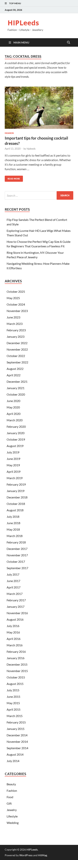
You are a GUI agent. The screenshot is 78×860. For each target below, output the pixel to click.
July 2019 (13, 452)
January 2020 (15, 433)
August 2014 (15, 754)
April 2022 (13, 375)
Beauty (11, 784)
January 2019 (15, 491)
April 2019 (13, 471)
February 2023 (16, 330)
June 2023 (13, 317)
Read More (12, 178)
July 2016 (13, 626)
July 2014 (13, 761)
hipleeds (31, 148)
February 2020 (16, 426)
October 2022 (16, 356)
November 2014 (17, 741)
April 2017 (13, 587)
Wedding (13, 822)
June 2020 (13, 401)
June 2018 (13, 523)
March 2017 (15, 593)
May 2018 (13, 529)
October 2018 (16, 503)
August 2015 (15, 683)
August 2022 (15, 368)
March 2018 (15, 536)
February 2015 (16, 722)
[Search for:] (39, 195)
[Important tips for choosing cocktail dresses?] (39, 108)
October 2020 (16, 394)
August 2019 (15, 446)
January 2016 (15, 658)
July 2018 (13, 516)
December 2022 (17, 343)
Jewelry (12, 810)
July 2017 (13, 574)
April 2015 (13, 709)
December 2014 (17, 735)
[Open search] (68, 42)
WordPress (26, 855)
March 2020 (15, 420)
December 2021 (17, 381)
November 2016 (17, 613)
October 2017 (16, 561)
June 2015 (13, 696)
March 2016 (15, 645)
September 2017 (17, 568)
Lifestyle (12, 816)
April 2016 (13, 638)
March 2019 (15, 478)
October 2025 (16, 291)
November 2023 (17, 311)
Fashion (9, 133)
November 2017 (17, 555)
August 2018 (15, 510)
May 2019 (13, 465)
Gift (9, 803)
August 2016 (15, 619)
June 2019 (13, 458)
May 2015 (13, 703)
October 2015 (16, 677)
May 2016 (13, 632)
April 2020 (13, 413)
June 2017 (13, 581)
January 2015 (15, 728)
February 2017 (16, 600)
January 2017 (15, 606)
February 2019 (16, 484)
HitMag (42, 855)
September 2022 (17, 362)
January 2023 (15, 336)
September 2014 (17, 748)
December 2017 (17, 548)
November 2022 (17, 349)
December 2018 (17, 497)
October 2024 (16, 304)
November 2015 (17, 671)
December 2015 (17, 664)
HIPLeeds (23, 22)
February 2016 (16, 651)
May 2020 (13, 407)
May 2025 (13, 298)
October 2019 (16, 439)
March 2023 (15, 323)
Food (10, 797)
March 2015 (15, 716)
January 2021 (15, 388)
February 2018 (16, 542)
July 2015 (13, 690)
